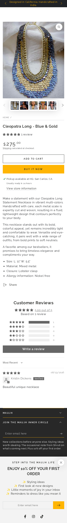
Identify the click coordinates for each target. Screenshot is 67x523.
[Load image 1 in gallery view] (15, 105)
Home (6, 118)
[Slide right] (61, 3)
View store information (21, 188)
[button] (12, 134)
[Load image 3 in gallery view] (33, 105)
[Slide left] (6, 3)
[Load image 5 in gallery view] (52, 105)
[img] (11, 373)
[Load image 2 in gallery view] (24, 105)
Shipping (7, 148)
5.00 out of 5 (43, 310)
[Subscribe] (62, 434)
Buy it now (33, 169)
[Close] (61, 462)
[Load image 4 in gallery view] (43, 105)
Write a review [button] (33, 349)
